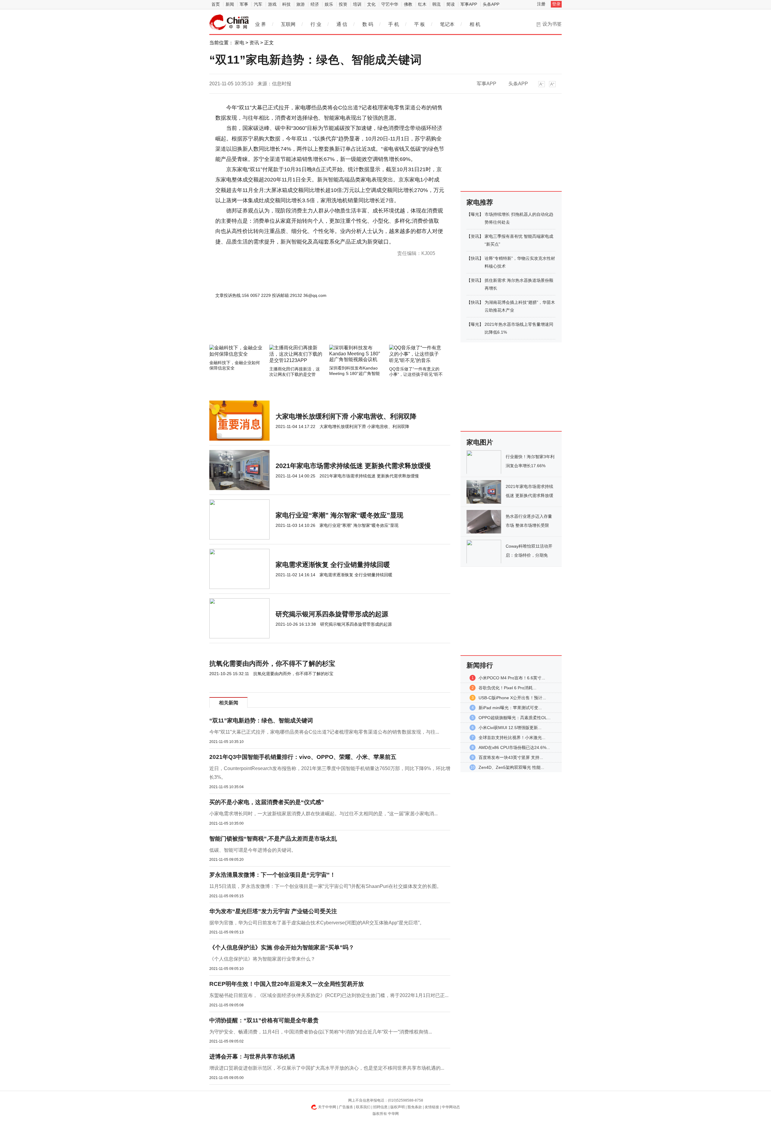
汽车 (258, 4)
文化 (371, 4)
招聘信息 (380, 1107)
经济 (315, 4)
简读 (450, 4)
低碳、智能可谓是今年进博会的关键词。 (252, 850)
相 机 (475, 24)
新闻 (230, 4)
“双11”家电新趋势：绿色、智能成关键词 (261, 720)
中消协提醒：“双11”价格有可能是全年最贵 (264, 1020)
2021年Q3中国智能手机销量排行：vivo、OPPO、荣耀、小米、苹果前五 (302, 757)
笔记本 (447, 24)
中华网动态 (451, 1107)
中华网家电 (229, 22)
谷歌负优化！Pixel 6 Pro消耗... (507, 687)
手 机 (393, 24)
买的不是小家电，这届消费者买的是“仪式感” (266, 802)
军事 (244, 4)
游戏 (272, 4)
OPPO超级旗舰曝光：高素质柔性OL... (515, 717)
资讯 (254, 42)
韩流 (436, 4)
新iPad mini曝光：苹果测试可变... (510, 707)
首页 (215, 4)
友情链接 (432, 1107)
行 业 (316, 24)
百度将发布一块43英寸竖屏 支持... (511, 757)
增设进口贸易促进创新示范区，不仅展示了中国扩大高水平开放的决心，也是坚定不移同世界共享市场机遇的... (326, 1068)
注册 (541, 4)
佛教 (408, 4)
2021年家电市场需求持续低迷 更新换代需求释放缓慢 (353, 466)
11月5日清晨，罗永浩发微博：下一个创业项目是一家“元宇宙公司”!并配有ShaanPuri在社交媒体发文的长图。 (325, 886)
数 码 (367, 24)
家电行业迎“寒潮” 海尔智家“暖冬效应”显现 (339, 515)
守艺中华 (389, 4)
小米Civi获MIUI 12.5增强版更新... (510, 727)
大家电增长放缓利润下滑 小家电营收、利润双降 (346, 416)
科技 (286, 4)
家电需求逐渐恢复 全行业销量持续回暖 (333, 564)
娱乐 (329, 4)
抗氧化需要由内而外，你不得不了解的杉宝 (272, 663)
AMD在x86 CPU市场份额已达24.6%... (514, 747)
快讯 (475, 258)
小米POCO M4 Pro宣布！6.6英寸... (512, 677)
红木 (422, 4)
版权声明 (397, 1107)
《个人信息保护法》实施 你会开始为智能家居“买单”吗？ (281, 947)
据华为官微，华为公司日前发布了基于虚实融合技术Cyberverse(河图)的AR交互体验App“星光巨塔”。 (316, 922)
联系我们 (363, 1107)
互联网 (288, 24)
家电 (239, 42)
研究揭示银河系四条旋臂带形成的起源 (332, 614)
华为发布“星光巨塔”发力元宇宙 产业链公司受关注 (273, 911)
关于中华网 (327, 1107)
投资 (343, 4)
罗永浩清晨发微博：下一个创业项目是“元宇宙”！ (272, 875)
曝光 (475, 214)
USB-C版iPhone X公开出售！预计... (512, 697)
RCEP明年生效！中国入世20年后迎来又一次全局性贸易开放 (286, 984)
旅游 (300, 4)
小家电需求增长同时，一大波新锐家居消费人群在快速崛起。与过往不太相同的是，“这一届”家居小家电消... (323, 813)
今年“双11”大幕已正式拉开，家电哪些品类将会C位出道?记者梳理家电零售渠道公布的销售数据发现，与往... (324, 732)
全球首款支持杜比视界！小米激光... (512, 737)
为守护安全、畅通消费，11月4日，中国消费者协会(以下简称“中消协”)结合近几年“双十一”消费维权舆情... (320, 1031)
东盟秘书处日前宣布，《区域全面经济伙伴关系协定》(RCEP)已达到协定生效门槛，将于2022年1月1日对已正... (328, 995)
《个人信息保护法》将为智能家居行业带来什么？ (262, 958)
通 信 (341, 24)
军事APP (468, 4)
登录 (556, 4)
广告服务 (346, 1107)
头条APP (491, 4)
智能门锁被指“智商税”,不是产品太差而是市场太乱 (273, 838)
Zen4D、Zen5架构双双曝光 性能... (511, 767)
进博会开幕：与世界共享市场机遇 (252, 1056)
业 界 (260, 24)
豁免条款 (414, 1107)
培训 (357, 4)
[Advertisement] (311, 328)
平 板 (419, 24)
